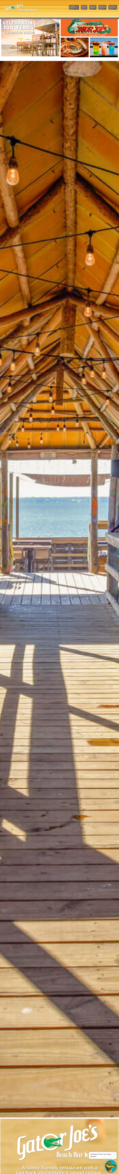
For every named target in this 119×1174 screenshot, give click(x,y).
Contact (112, 7)
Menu (84, 7)
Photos (102, 7)
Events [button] (73, 7)
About (93, 7)
